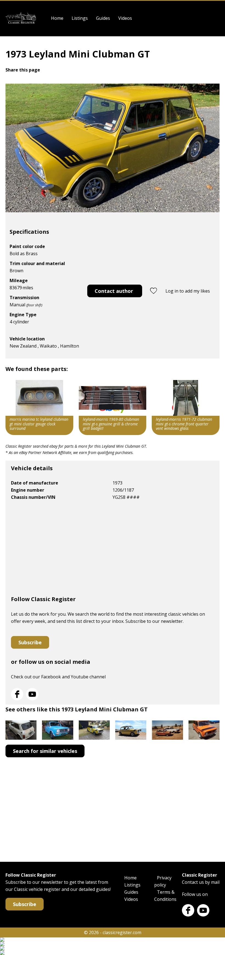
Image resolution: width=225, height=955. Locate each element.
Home (57, 18)
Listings (80, 18)
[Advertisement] (112, 550)
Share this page (22, 70)
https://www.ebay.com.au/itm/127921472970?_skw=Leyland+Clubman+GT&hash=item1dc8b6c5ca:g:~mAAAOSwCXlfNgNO (186, 407)
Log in (216, 18)
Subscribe (30, 642)
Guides (103, 18)
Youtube (32, 694)
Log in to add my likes (187, 291)
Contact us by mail (201, 882)
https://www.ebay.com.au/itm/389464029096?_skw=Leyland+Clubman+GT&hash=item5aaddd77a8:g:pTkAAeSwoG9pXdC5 (39, 407)
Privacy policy (162, 881)
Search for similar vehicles (45, 751)
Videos (125, 18)
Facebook (17, 694)
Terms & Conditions (165, 895)
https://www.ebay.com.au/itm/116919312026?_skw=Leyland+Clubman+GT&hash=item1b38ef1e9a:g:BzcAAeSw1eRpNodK (113, 407)
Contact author (114, 291)
